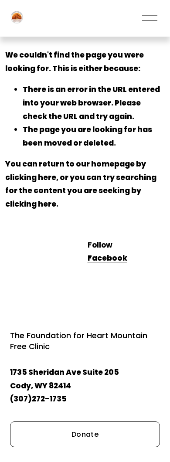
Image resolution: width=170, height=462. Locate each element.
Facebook (107, 258)
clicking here (30, 177)
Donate (85, 434)
